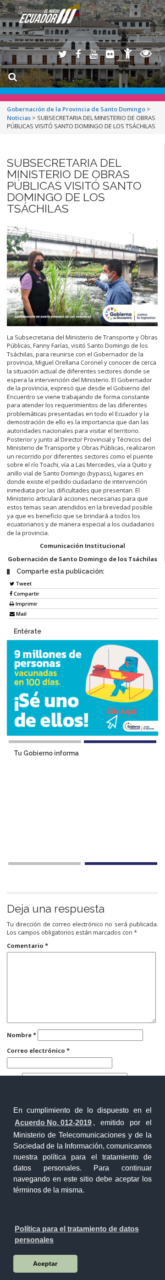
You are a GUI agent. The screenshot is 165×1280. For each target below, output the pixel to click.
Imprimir (26, 603)
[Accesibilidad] (128, 54)
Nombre (21, 1035)
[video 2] (121, 863)
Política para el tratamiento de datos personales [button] (77, 1234)
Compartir (25, 593)
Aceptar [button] (45, 1263)
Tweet (23, 583)
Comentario (27, 945)
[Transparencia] (146, 54)
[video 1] (44, 863)
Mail (21, 613)
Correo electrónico (38, 1050)
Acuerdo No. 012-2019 (53, 1123)
